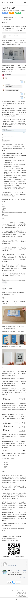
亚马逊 (18, 12)
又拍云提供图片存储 (21, 596)
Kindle (5, 12)
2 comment (22, 10)
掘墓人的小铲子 (7, 2)
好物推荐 (16, 10)
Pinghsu (18, 591)
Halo (25, 592)
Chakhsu (24, 591)
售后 (12, 12)
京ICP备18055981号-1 (21, 595)
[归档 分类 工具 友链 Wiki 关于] (26, 2)
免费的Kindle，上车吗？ (9, 294)
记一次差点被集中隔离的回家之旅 (11, 227)
